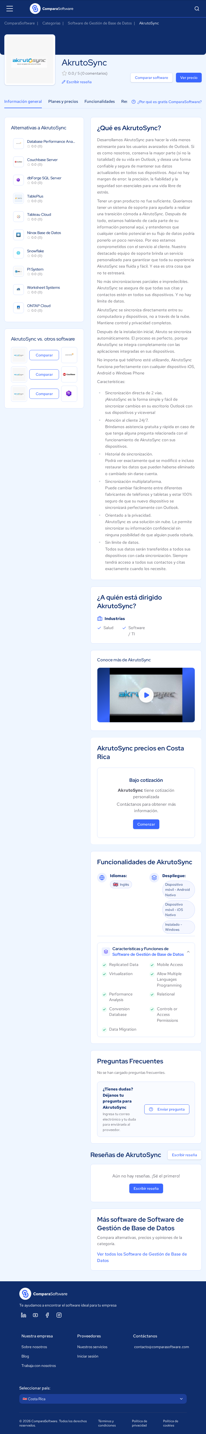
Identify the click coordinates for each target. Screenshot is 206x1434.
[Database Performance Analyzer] (69, 355)
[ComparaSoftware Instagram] (59, 1315)
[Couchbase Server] (69, 374)
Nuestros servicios (92, 1346)
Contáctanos (145, 1336)
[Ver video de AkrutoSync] (146, 695)
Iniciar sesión (87, 1356)
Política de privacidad (139, 1423)
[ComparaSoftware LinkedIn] (23, 1315)
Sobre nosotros (34, 1346)
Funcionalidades (99, 101)
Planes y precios (63, 101)
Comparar (47, 354)
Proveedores (89, 1336)
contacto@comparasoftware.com (159, 1346)
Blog (25, 1356)
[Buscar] (197, 8)
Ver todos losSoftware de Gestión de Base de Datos (142, 1257)
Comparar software (151, 77)
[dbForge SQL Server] (69, 394)
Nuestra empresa (37, 1336)
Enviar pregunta (171, 1109)
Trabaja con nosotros (38, 1365)
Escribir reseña (79, 81)
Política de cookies (170, 1423)
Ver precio (188, 77)
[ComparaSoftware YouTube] (35, 1315)
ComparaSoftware (19, 23)
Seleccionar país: (34, 1388)
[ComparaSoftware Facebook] (47, 1315)
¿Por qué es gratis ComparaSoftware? (169, 101)
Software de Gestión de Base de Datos (100, 23)
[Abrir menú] (9, 8)
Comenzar (146, 824)
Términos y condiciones (107, 1423)
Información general (23, 101)
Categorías (51, 23)
